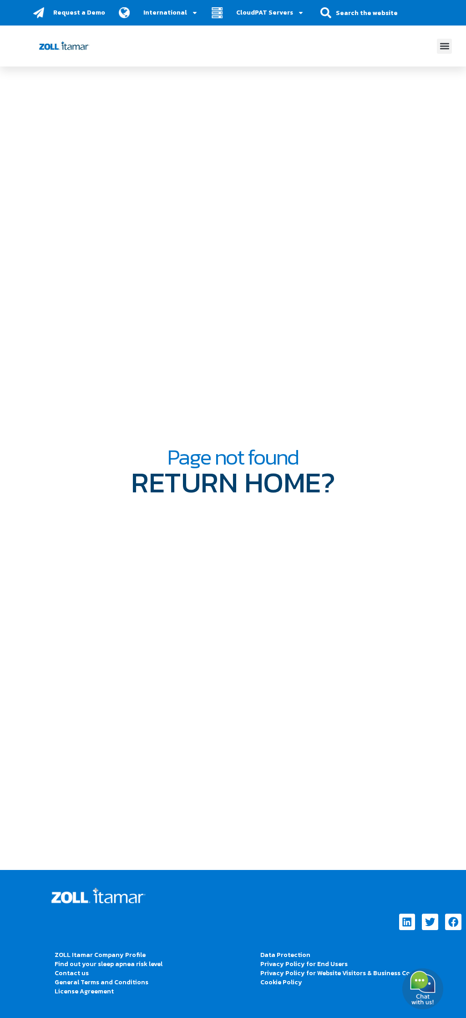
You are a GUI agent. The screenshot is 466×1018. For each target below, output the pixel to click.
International (165, 12)
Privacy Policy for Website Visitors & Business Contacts (345, 973)
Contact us (72, 973)
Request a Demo (79, 12)
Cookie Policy (281, 982)
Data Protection (285, 955)
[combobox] (373, 13)
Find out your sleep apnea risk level (108, 964)
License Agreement (84, 991)
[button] (444, 46)
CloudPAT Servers (264, 12)
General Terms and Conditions (101, 982)
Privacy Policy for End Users (304, 964)
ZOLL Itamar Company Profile (100, 955)
